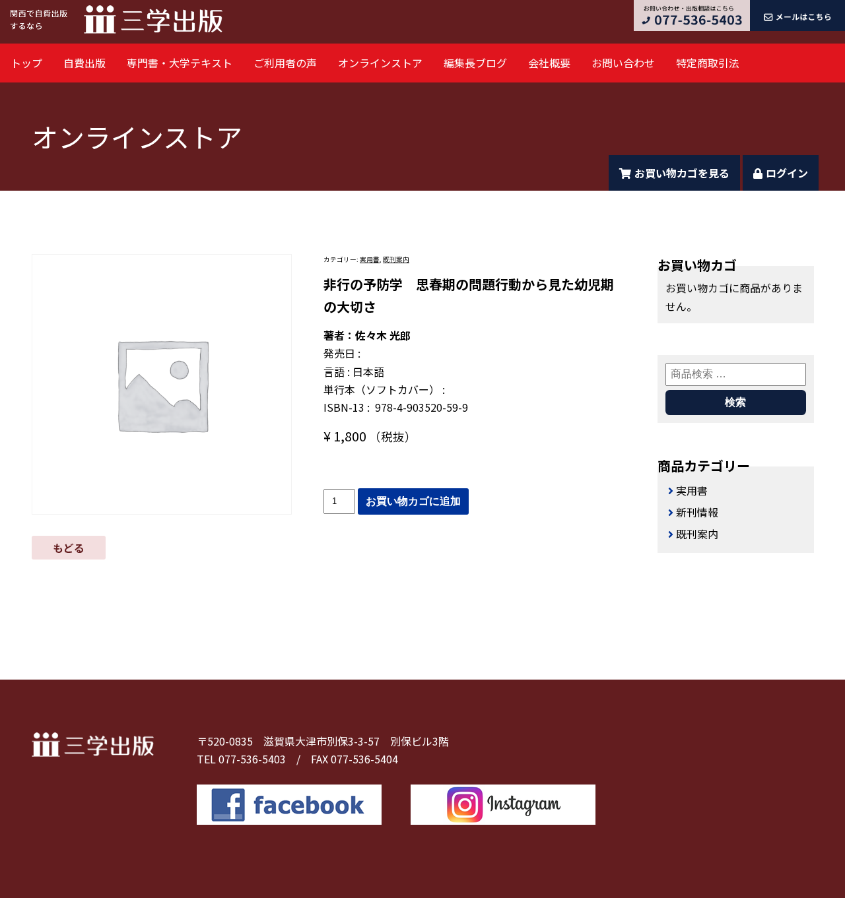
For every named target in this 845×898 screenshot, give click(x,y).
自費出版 (84, 63)
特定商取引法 (707, 63)
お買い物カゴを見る (681, 173)
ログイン (787, 173)
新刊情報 (697, 512)
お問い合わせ (623, 63)
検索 (735, 402)
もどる (68, 548)
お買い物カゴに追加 (413, 501)
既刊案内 (396, 259)
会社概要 (549, 63)
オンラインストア (380, 63)
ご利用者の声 (285, 63)
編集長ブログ (475, 63)
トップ (26, 63)
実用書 (370, 259)
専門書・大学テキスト (179, 63)
